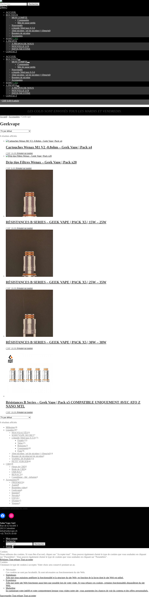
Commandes (23, 20)
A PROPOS (11, 41)
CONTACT (11, 51)
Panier (9, 547)
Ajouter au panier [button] (25, 153)
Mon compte (11, 538)
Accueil (3, 116)
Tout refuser (15, 559)
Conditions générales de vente (14, 508)
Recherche (11, 541)
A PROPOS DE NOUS (23, 43)
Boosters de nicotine (21, 33)
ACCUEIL (11, 12)
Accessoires (17, 36)
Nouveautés (17, 25)
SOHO (12, 38)
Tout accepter (27, 559)
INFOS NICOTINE (21, 49)
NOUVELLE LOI (20, 46)
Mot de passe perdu (26, 23)
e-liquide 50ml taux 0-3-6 (23, 28)
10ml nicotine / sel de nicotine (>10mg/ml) (31, 30)
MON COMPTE (19, 17)
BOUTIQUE (12, 15)
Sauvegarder (6, 595)
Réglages (4, 559)
